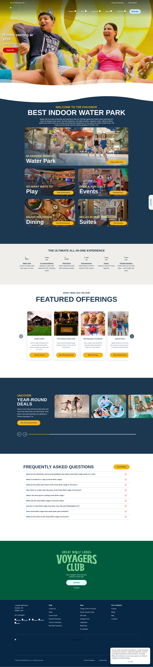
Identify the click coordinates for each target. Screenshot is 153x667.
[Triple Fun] (108, 410)
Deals (107, 11)
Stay (82, 11)
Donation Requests (55, 619)
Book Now (135, 11)
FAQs (50, 612)
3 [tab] (82, 435)
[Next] (146, 410)
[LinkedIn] (17, 623)
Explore (71, 11)
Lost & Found (53, 615)
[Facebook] (18, 620)
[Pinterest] (34, 620)
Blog (112, 615)
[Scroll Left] (21, 336)
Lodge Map (83, 622)
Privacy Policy (125, 658)
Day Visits (95, 11)
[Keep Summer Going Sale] (72, 410)
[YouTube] (41, 620)
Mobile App (83, 625)
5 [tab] (125, 435)
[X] (30, 620)
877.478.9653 (19, 615)
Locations (114, 619)
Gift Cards (83, 615)
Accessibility (84, 629)
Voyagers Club (84, 619)
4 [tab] (103, 435)
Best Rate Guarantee (55, 625)
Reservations (133, 3)
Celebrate (120, 11)
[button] (76, 474)
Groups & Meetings (118, 3)
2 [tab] (60, 435)
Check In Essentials (55, 622)
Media (113, 612)
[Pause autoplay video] (144, 77)
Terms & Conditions (89, 660)
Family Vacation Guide (87, 612)
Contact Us (52, 608)
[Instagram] (25, 620)
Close (129, 661)
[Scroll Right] (132, 336)
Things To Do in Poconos (88, 608)
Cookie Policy (103, 660)
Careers (113, 608)
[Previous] (19, 434)
